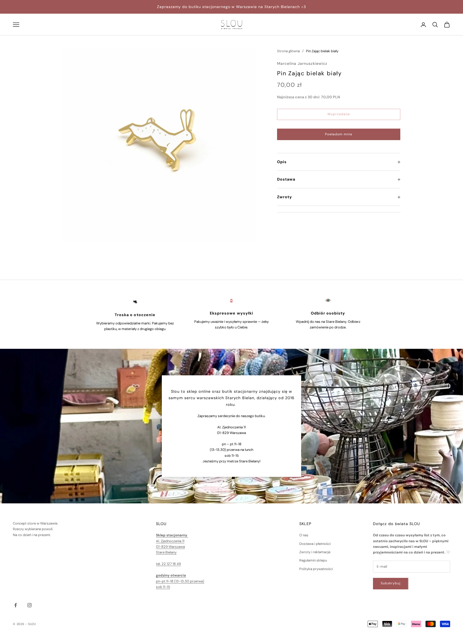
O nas (303, 535)
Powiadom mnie (338, 134)
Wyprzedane (338, 114)
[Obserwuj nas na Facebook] (15, 605)
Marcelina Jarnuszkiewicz (302, 63)
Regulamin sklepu (313, 560)
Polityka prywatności (316, 569)
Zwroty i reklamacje (314, 552)
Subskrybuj (391, 583)
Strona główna (288, 51)
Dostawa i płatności (315, 543)
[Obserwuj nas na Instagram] (29, 605)
